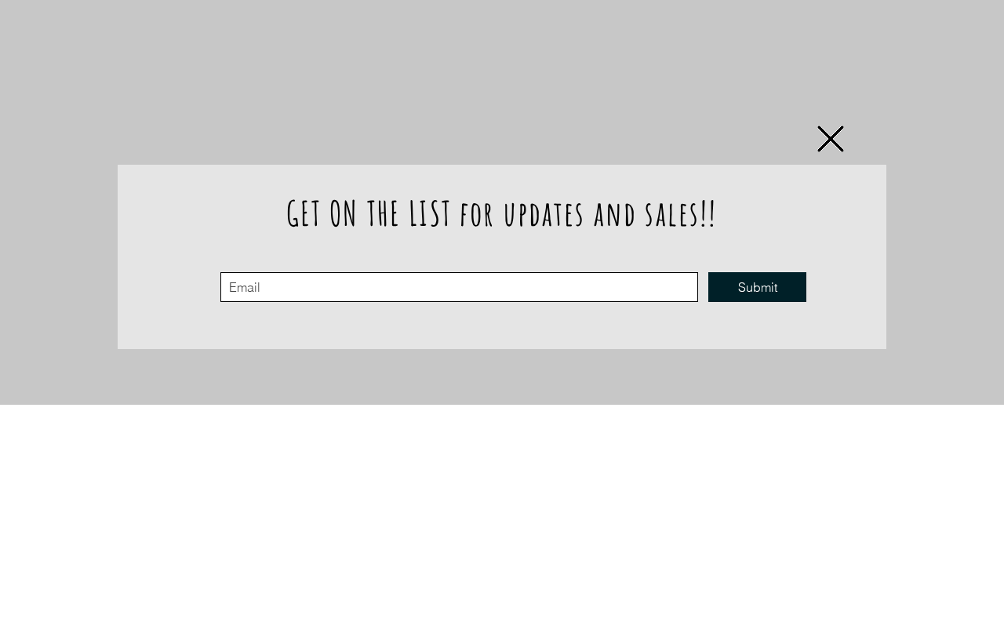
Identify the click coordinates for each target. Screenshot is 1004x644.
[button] (830, 139)
